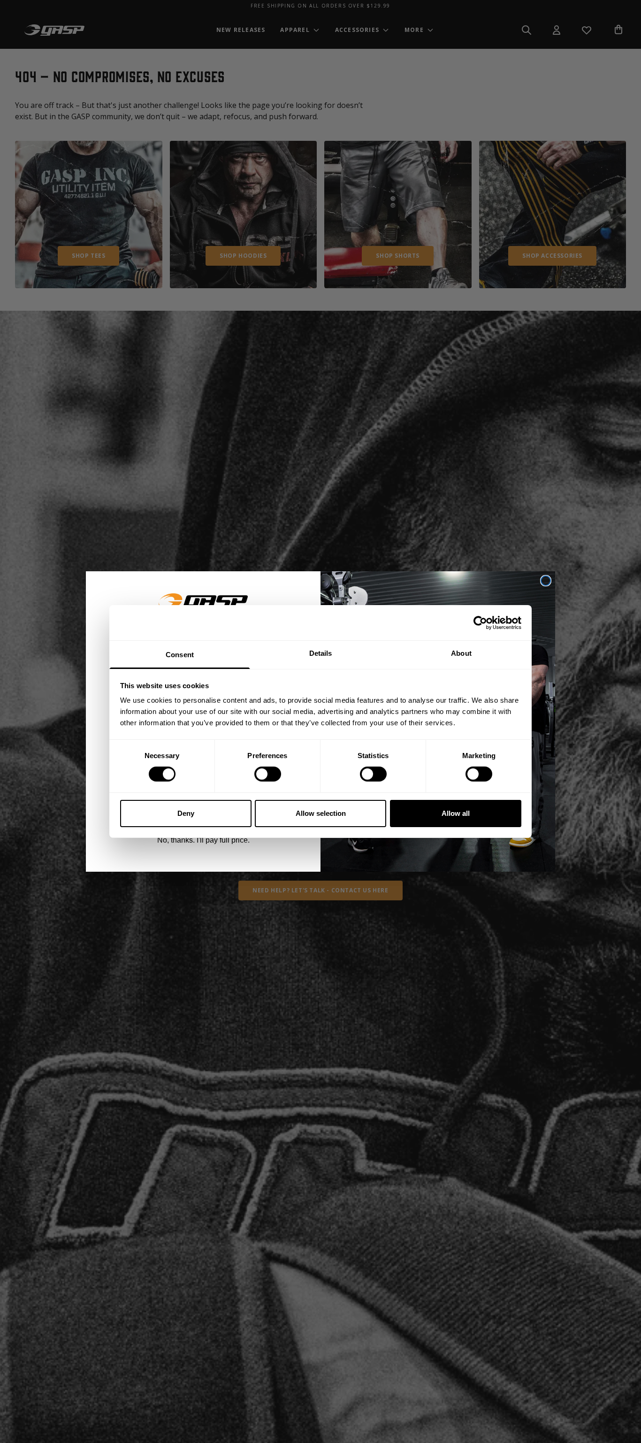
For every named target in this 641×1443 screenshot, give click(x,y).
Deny (185, 813)
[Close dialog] (545, 580)
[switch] (267, 774)
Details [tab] (320, 653)
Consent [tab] (180, 655)
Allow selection (321, 813)
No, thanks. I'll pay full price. (203, 840)
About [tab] (461, 653)
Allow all (456, 813)
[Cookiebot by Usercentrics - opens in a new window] (480, 622)
